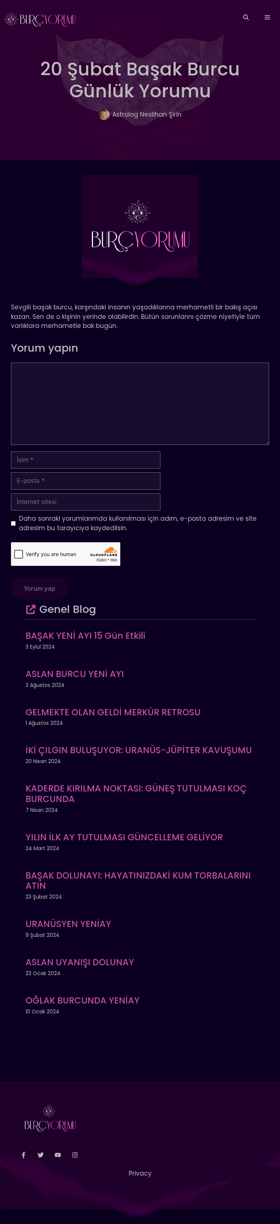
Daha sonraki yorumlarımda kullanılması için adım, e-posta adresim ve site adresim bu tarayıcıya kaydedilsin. (138, 523)
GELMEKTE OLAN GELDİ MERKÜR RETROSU (113, 712)
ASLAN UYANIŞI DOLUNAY (80, 962)
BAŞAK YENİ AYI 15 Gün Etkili (85, 636)
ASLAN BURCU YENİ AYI (75, 674)
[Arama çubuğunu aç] (245, 17)
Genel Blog (67, 609)
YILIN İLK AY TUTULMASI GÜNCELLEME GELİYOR (124, 837)
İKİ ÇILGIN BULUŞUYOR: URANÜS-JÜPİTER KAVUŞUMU (139, 750)
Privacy (140, 1173)
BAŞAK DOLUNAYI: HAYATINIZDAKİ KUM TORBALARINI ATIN (138, 880)
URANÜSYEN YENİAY (68, 924)
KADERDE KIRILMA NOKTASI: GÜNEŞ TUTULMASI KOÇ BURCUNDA (136, 793)
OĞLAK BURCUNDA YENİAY (83, 1000)
